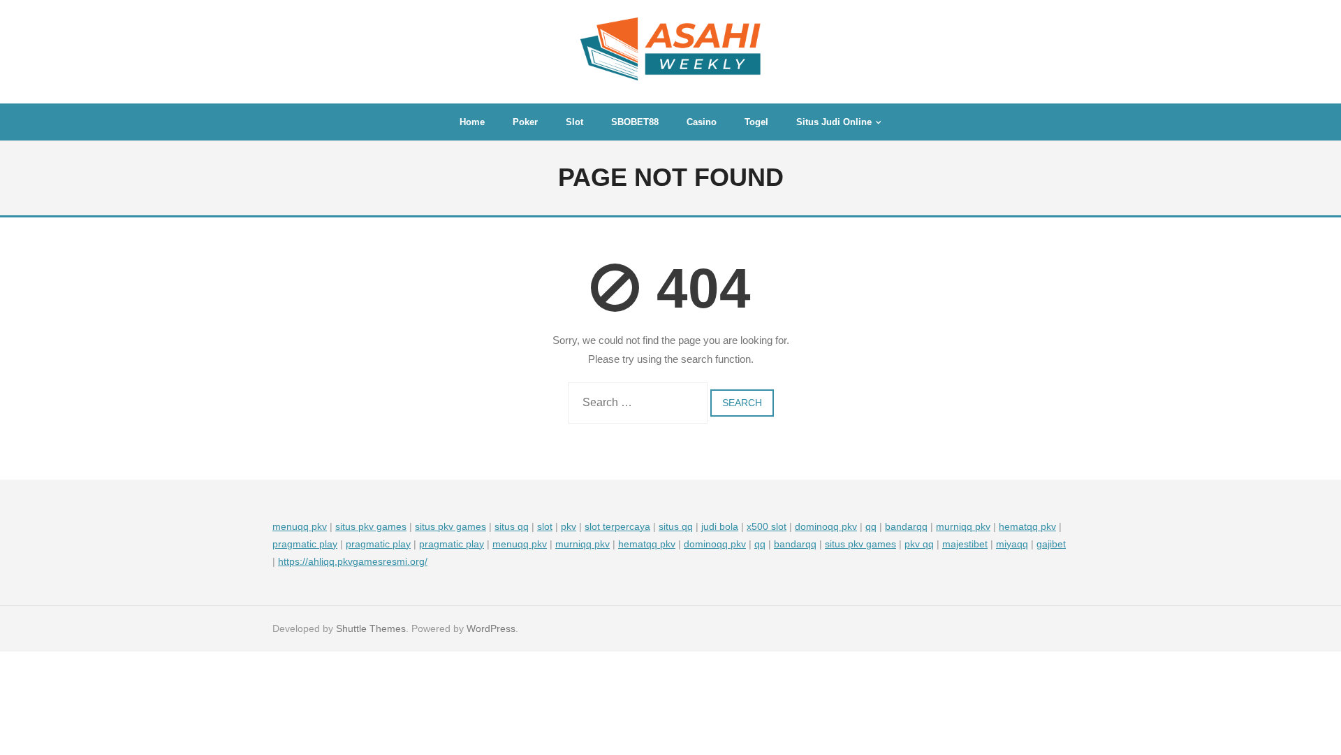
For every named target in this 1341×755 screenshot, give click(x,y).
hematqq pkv (1027, 526)
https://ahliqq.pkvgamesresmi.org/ (352, 561)
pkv (568, 526)
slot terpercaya (617, 526)
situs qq (511, 526)
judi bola (719, 526)
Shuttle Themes (371, 628)
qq (871, 526)
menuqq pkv (299, 526)
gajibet (1051, 543)
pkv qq (919, 543)
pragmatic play (304, 543)
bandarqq (906, 526)
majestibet (965, 543)
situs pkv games (370, 526)
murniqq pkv (963, 526)
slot (544, 526)
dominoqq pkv (826, 526)
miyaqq (1012, 543)
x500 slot (766, 526)
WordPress (491, 628)
